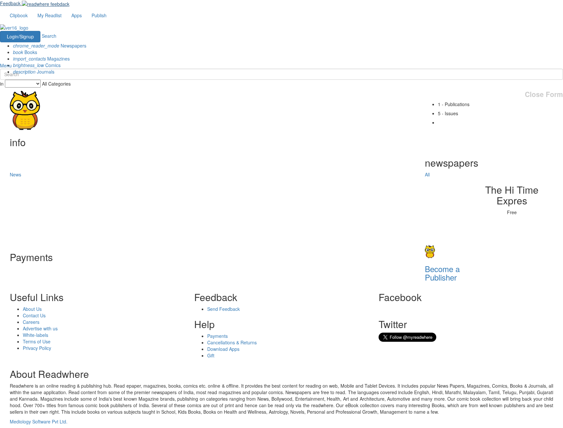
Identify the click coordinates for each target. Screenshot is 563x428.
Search (49, 36)
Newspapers (49, 45)
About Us (32, 309)
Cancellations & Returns (232, 342)
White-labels (35, 335)
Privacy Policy (37, 348)
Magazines (41, 58)
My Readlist (49, 15)
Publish (99, 15)
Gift (210, 355)
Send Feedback (223, 309)
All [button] (427, 174)
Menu (6, 65)
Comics (37, 65)
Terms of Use (37, 341)
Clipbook (19, 15)
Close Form (544, 94)
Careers (31, 322)
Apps (76, 15)
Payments (217, 336)
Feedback (10, 3)
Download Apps (223, 349)
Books (25, 52)
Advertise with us (40, 328)
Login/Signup (20, 36)
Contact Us (34, 315)
